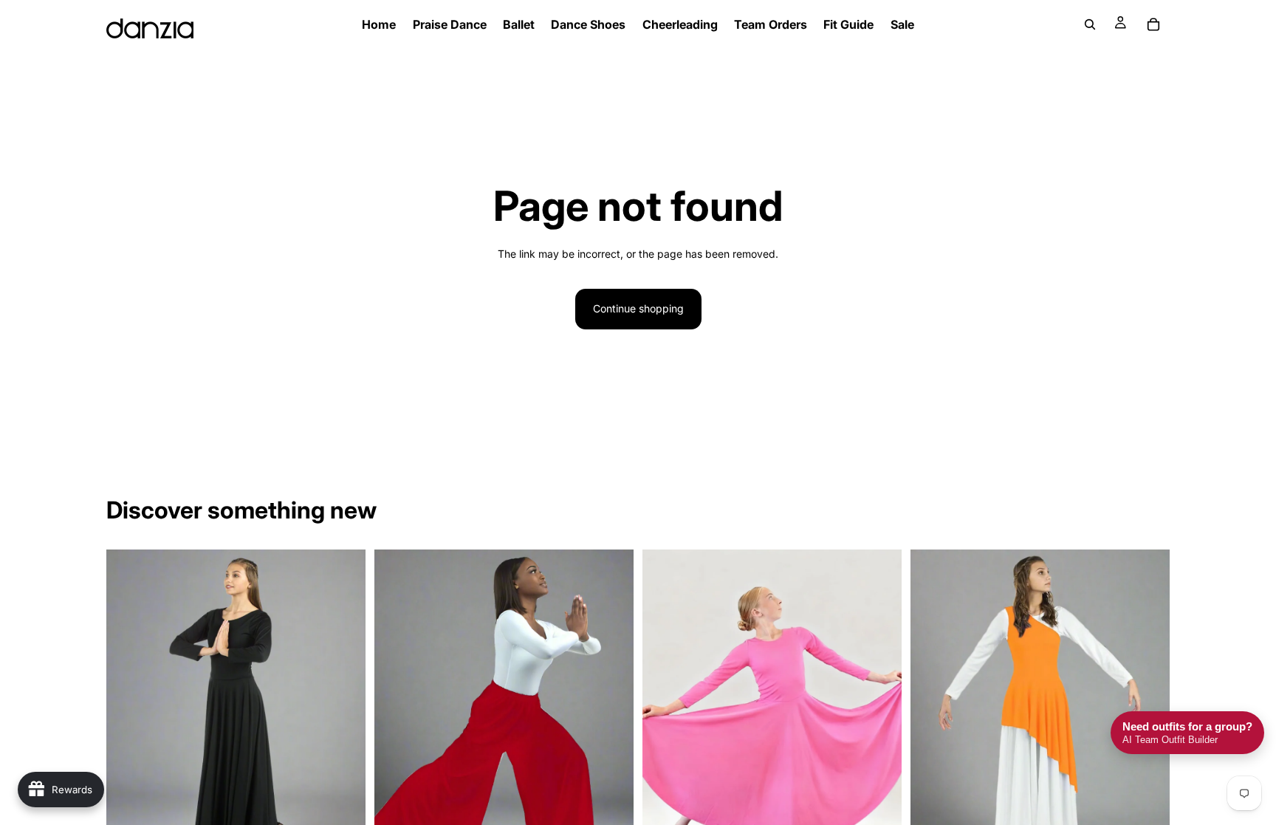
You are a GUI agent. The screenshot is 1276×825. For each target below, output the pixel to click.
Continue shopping (638, 308)
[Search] (1090, 24)
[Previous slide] (128, 711)
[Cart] (1153, 24)
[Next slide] (343, 711)
